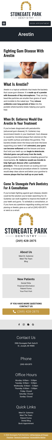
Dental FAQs (26, 283)
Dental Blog (26, 421)
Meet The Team (26, 259)
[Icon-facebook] (19, 324)
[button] (4, 23)
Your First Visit (26, 291)
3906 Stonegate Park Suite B (26, 343)
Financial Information (26, 286)
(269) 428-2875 (26, 240)
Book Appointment (26, 423)
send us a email (12, 210)
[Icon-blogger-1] (28, 324)
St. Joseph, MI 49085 (26, 346)
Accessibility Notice (37, 437)
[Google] (33, 324)
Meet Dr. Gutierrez (26, 256)
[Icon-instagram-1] (24, 324)
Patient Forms (26, 288)
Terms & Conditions (21, 437)
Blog (26, 261)
